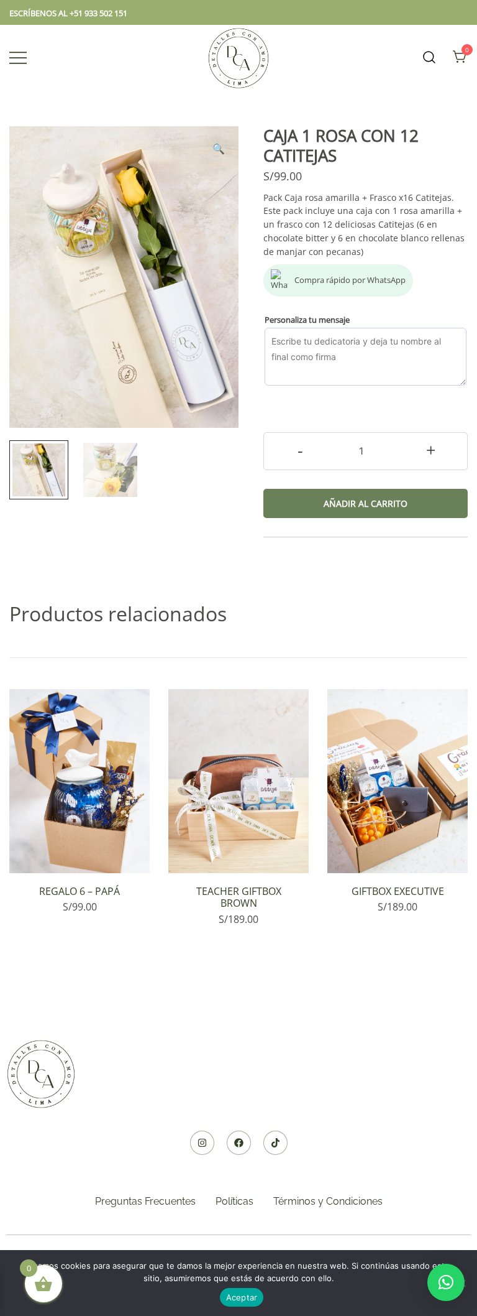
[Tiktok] (275, 1143)
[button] (218, 148)
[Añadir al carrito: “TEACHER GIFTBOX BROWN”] (238, 851)
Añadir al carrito (365, 503)
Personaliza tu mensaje (307, 319)
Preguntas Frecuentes (145, 1201)
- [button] (300, 449)
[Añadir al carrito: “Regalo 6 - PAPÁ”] (79, 851)
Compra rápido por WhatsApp (350, 279)
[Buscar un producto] (429, 57)
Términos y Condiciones (328, 1201)
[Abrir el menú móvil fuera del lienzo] (18, 57)
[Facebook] (239, 1143)
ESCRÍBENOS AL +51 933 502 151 (68, 13)
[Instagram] (202, 1143)
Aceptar (242, 1297)
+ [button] (430, 449)
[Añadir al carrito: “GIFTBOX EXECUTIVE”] (397, 851)
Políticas (234, 1201)
